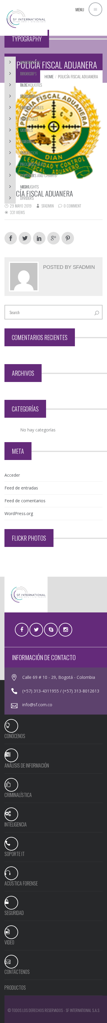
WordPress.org (18, 513)
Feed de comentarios (24, 500)
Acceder (12, 475)
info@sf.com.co (37, 704)
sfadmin (47, 206)
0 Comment (72, 206)
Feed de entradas (21, 488)
